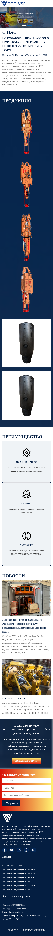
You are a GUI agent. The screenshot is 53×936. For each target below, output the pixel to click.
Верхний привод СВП (12, 866)
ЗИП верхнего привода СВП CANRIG (19, 885)
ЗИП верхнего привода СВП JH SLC (18, 878)
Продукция (16, 100)
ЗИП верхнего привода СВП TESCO (18, 874)
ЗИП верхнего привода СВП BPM (17, 881)
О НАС (9, 32)
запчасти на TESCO (13, 698)
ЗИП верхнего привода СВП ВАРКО (18, 870)
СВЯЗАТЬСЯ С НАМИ (26, 761)
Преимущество (22, 436)
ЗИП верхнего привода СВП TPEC (17, 889)
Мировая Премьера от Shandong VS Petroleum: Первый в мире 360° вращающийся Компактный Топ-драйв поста (24, 625)
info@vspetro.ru (16, 912)
